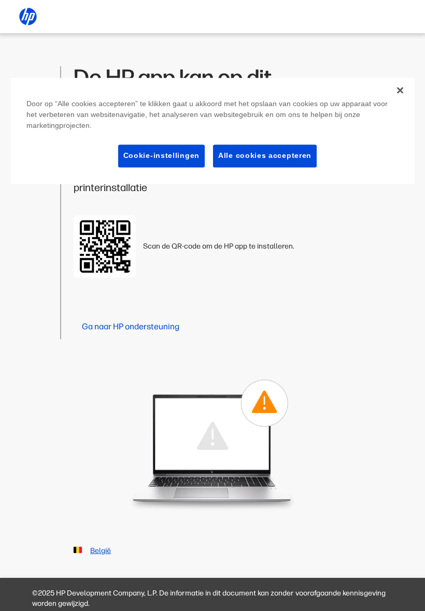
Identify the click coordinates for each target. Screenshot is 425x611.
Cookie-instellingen (161, 155)
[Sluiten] (400, 90)
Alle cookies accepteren (264, 155)
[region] (213, 131)
